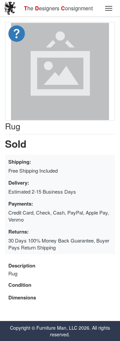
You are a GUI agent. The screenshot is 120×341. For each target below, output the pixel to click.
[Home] (10, 8)
